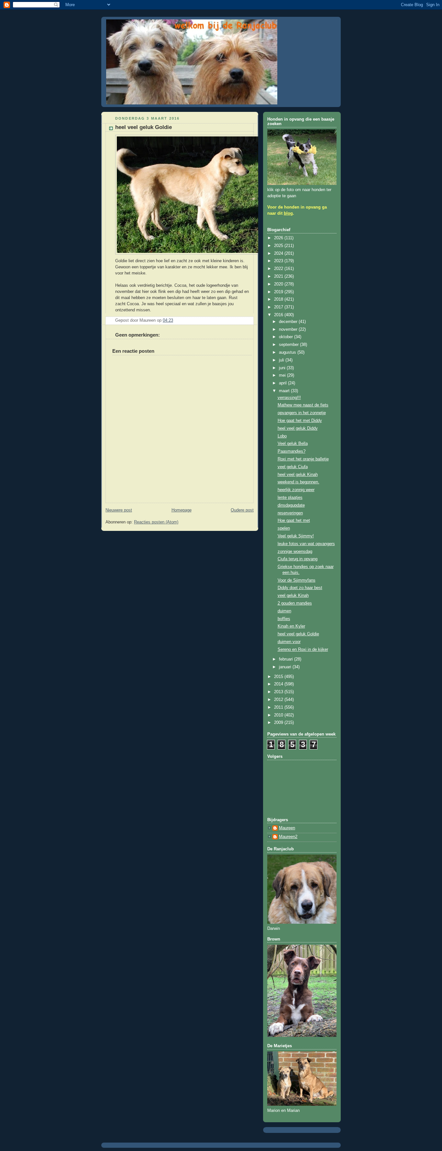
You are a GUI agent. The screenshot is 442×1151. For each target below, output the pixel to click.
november (289, 329)
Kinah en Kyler (291, 626)
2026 (279, 238)
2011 (279, 707)
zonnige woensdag (295, 551)
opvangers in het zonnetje (302, 413)
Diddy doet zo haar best (300, 588)
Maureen (287, 828)
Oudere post (242, 510)
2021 (279, 276)
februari (286, 659)
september (289, 344)
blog (288, 213)
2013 (279, 692)
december (289, 321)
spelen (284, 528)
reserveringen (290, 513)
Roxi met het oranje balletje (303, 459)
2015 (279, 676)
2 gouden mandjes (295, 603)
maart (285, 391)
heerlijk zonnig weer (296, 490)
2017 (279, 307)
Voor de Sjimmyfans (296, 580)
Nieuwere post (118, 510)
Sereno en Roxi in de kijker (303, 649)
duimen (284, 611)
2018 (279, 299)
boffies (284, 619)
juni (283, 368)
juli (282, 360)
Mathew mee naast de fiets (303, 405)
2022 (279, 268)
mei (283, 375)
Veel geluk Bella (293, 443)
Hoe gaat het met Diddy (300, 420)
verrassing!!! (289, 397)
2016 (279, 315)
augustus (288, 352)
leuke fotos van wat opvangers (306, 544)
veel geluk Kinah (293, 595)
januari (286, 667)
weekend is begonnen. (298, 482)
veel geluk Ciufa (293, 467)
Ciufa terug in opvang (297, 559)
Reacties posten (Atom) (156, 522)
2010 (279, 715)
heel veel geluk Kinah (298, 474)
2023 (279, 261)
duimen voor (289, 642)
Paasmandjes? (291, 451)
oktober (286, 337)
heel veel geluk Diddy (298, 428)
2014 (279, 684)
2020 (279, 284)
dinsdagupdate (291, 505)
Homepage (181, 510)
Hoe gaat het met (294, 520)
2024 (279, 253)
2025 (279, 245)
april (283, 383)
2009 (279, 722)
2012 (279, 699)
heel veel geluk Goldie (298, 634)
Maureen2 (288, 836)
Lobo (282, 436)
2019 (279, 292)
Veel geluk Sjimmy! (296, 536)
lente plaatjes (290, 497)
